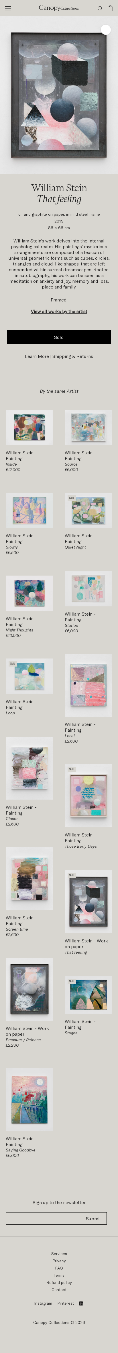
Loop (10, 712)
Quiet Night (75, 546)
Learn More (37, 356)
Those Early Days (81, 846)
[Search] (100, 8)
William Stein (20, 452)
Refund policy (59, 1282)
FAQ (59, 1267)
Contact (59, 1289)
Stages (71, 1032)
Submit (93, 1218)
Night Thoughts (19, 629)
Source (71, 464)
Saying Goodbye (21, 1149)
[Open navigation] (8, 8)
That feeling (76, 952)
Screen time (17, 929)
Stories (71, 625)
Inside (11, 464)
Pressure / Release (23, 1039)
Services (59, 1253)
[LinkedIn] (81, 1303)
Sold (59, 337)
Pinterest (65, 1303)
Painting (14, 458)
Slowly (12, 546)
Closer (12, 818)
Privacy (59, 1260)
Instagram (43, 1303)
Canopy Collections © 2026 (59, 1322)
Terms (59, 1275)
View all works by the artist (59, 311)
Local (70, 735)
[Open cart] (110, 8)
